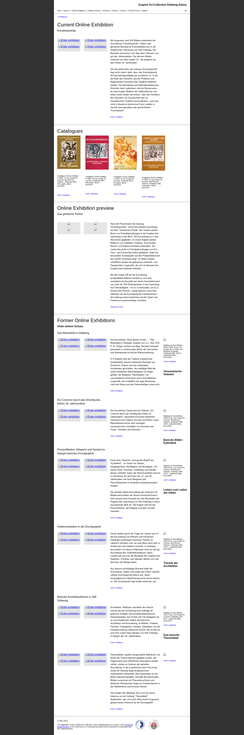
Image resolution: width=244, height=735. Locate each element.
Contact (123, 11)
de (186, 11)
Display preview (116, 307)
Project (115, 11)
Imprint (144, 11)
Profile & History (94, 11)
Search (66, 11)
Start (59, 11)
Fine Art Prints (134, 11)
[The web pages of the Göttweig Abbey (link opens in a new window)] (154, 731)
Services (106, 11)
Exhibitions (63, 17)
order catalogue (63, 195)
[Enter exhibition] (69, 40)
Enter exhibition (116, 117)
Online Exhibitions (78, 11)
